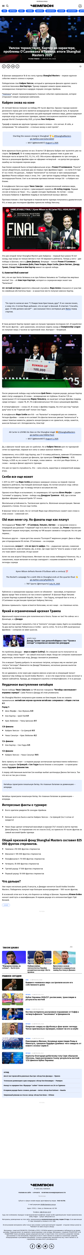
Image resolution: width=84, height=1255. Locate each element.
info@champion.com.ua (48, 1204)
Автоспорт (72, 11)
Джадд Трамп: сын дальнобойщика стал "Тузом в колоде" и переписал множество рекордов (51, 641)
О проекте (36, 1192)
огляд (6, 1072)
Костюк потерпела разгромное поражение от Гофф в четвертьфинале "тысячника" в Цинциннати (52, 1013)
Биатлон (40, 11)
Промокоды (42, 1196)
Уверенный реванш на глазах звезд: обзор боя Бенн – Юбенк (29, 1095)
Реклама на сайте (25, 1192)
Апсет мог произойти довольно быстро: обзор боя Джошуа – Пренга (32, 1076)
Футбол (13, 11)
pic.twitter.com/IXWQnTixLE (42, 435)
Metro (68, 309)
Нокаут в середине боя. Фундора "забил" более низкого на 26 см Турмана (34, 1085)
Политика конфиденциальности (53, 1192)
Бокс (21, 11)
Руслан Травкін (34, 59)
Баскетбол (51, 11)
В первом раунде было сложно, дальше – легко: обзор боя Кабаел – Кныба (35, 1090)
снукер (6, 905)
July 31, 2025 (54, 584)
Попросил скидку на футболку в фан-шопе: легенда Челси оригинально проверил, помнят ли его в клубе (52, 1027)
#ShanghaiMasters (62, 136)
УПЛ (4, 11)
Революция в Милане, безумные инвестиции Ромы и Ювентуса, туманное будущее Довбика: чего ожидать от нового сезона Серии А (53, 1043)
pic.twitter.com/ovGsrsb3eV (42, 139)
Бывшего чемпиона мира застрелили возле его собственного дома (49, 983)
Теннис (29, 11)
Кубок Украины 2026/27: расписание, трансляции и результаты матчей (51, 998)
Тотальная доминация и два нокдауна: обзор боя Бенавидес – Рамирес (33, 1081)
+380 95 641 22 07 (45, 1212)
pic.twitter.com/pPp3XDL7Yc (42, 580)
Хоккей (61, 11)
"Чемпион (6, 94)
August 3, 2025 (52, 143)
